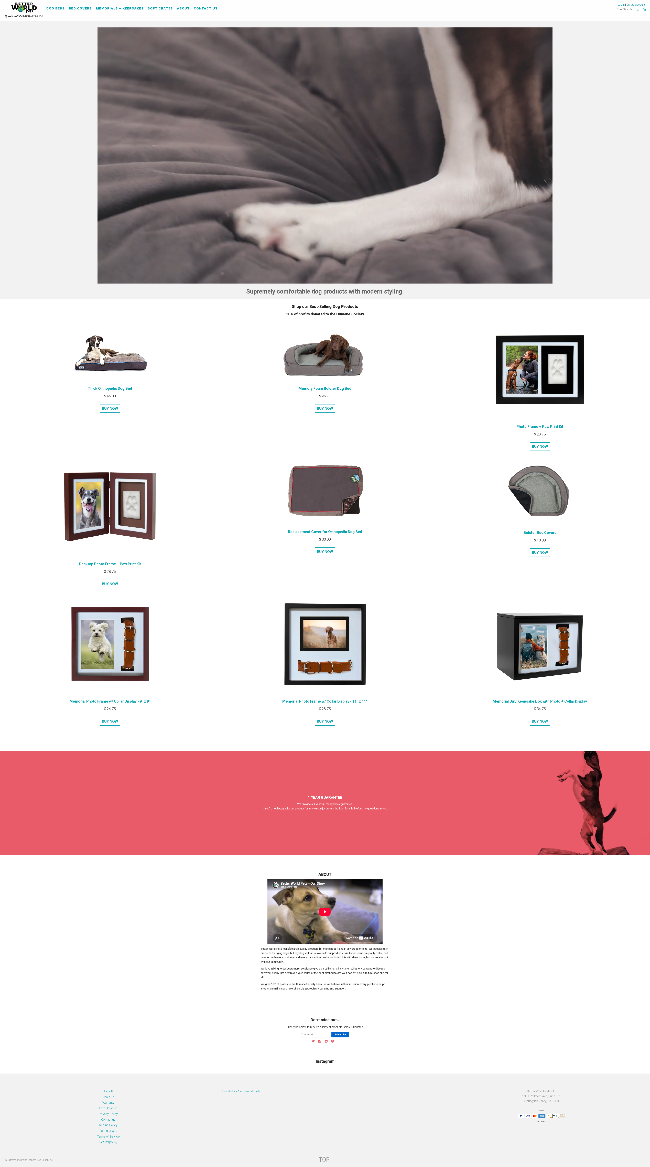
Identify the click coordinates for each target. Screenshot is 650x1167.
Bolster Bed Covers (540, 532)
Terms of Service (108, 1136)
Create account (635, 4)
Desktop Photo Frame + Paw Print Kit (110, 564)
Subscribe (340, 1034)
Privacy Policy (108, 1114)
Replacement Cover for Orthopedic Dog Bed (325, 532)
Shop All (108, 1091)
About (183, 8)
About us (108, 1097)
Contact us (108, 1119)
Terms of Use (108, 1130)
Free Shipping (108, 1108)
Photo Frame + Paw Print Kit (539, 426)
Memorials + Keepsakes (120, 8)
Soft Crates (160, 8)
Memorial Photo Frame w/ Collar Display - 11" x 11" (324, 701)
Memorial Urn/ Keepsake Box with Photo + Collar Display (540, 701)
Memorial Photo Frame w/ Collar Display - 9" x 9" (110, 701)
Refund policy (108, 1142)
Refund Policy (108, 1125)
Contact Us (206, 8)
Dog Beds (55, 8)
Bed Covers (80, 8)
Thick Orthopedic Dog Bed (110, 388)
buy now (110, 408)
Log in (621, 4)
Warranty (108, 1102)
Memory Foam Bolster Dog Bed (325, 388)
